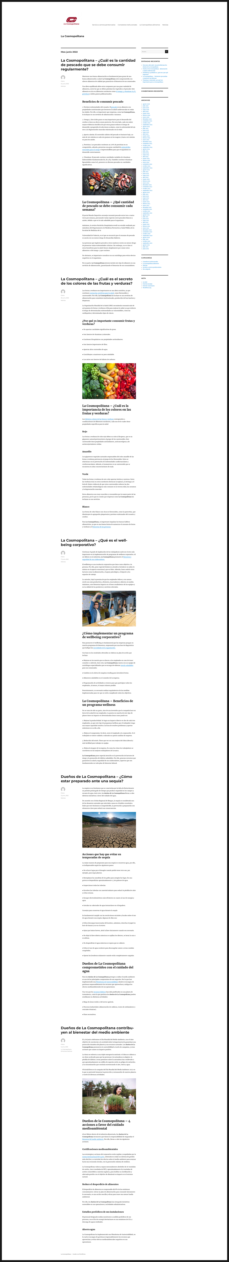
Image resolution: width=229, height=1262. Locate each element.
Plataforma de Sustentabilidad (107, 982)
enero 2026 (146, 117)
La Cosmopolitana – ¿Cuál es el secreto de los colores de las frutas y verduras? (97, 281)
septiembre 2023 (147, 168)
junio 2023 (146, 173)
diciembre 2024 (147, 141)
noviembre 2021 (147, 209)
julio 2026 (145, 106)
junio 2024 (146, 153)
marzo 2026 (146, 113)
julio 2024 (145, 151)
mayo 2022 (146, 198)
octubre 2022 (146, 188)
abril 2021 (145, 222)
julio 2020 (145, 239)
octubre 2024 (146, 145)
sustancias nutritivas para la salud (102, 293)
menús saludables (127, 665)
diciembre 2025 (147, 119)
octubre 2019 (146, 241)
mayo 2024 (146, 155)
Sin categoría (146, 269)
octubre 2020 (146, 233)
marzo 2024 (146, 158)
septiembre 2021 (147, 213)
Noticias (165, 25)
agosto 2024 (146, 149)
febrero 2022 (146, 203)
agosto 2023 (146, 170)
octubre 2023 (146, 166)
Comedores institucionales (127, 25)
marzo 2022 (146, 202)
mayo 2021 (146, 220)
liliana (62, 81)
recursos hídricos (100, 992)
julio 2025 (145, 128)
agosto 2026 (146, 104)
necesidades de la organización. (104, 648)
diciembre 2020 (147, 230)
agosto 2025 (146, 126)
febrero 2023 (146, 181)
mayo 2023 (146, 175)
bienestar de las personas (101, 527)
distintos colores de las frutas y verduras (99, 419)
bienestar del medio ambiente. (93, 1139)
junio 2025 (146, 130)
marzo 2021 (146, 224)
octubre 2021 (146, 211)
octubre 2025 (146, 123)
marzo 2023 (146, 179)
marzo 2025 (146, 136)
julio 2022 (145, 194)
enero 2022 (146, 205)
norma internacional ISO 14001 (93, 1157)
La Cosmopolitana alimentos (150, 25)
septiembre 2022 (147, 190)
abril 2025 (145, 134)
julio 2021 (145, 217)
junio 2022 (146, 196)
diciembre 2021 (147, 207)
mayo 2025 (146, 132)
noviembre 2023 (147, 164)
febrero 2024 (146, 160)
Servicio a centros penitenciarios (103, 25)
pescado (114, 107)
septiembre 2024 (147, 147)
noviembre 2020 (147, 232)
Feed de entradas (147, 284)
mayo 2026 (146, 109)
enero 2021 (146, 228)
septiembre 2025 (147, 124)
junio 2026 (146, 108)
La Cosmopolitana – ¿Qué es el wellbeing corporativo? (94, 542)
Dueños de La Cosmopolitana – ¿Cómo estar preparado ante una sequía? (96, 778)
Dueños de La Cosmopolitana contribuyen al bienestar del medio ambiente (97, 1030)
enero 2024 (146, 162)
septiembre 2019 (147, 243)
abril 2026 (146, 111)
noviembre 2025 (147, 121)
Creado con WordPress (79, 1254)
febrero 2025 (146, 138)
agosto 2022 (146, 192)
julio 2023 (145, 171)
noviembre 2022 (147, 187)
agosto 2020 (146, 237)
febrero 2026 (146, 115)
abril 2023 (145, 177)
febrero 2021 (146, 226)
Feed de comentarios (149, 286)
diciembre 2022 (147, 185)
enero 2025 (146, 140)
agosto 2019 (146, 245)
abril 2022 (145, 200)
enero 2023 (146, 183)
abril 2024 (145, 156)
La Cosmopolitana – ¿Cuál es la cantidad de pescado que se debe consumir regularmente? (98, 64)
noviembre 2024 (147, 143)
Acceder (145, 282)
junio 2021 (146, 218)
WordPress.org (147, 287)
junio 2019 (146, 249)
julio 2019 (145, 247)
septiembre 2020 (147, 235)
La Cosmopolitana (72, 36)
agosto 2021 (146, 215)
